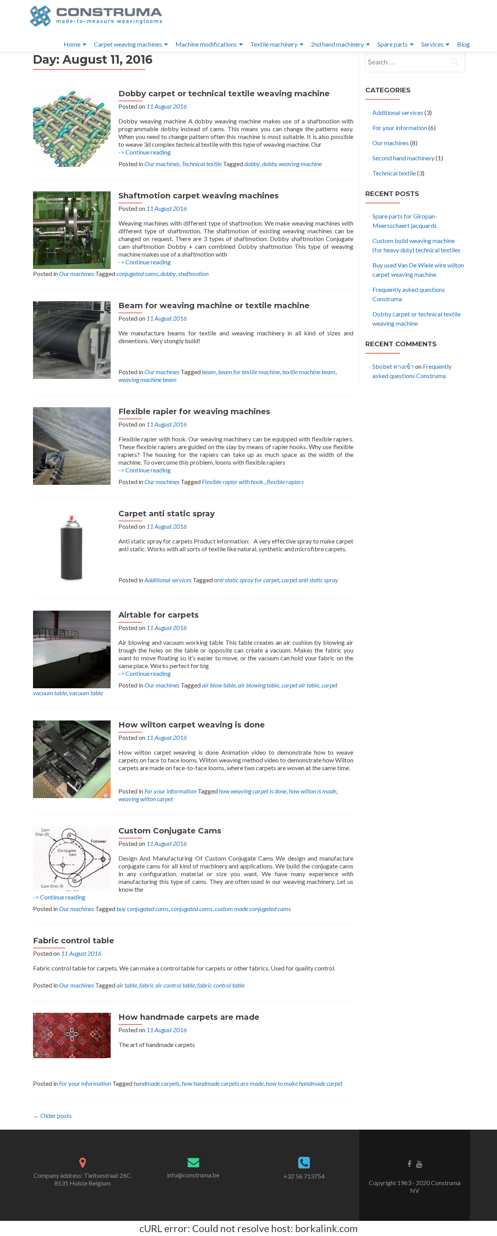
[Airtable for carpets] (72, 648)
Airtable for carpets (158, 615)
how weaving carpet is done (253, 791)
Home (72, 44)
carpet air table (300, 685)
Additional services (167, 579)
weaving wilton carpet (145, 798)
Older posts (52, 1115)
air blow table (219, 685)
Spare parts (392, 44)
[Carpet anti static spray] (72, 547)
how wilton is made (312, 791)
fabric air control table (167, 985)
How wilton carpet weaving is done (191, 724)
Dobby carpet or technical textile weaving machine (224, 93)
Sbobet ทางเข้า (393, 366)
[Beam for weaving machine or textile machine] (72, 339)
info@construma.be (193, 1175)
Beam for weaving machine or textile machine (213, 305)
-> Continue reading (144, 152)
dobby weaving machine (292, 163)
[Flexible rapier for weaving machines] (72, 445)
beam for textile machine (249, 371)
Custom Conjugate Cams (169, 830)
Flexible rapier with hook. (233, 481)
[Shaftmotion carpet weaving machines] (72, 229)
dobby (252, 163)
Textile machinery (273, 44)
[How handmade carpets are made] (72, 1034)
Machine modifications (206, 44)
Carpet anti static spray (166, 513)
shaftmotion (193, 273)
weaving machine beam (147, 379)
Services (432, 44)
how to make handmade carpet (304, 1083)
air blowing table (258, 685)
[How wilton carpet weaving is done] (72, 758)
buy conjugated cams (142, 908)
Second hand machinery (403, 157)
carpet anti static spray (310, 579)
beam (209, 371)
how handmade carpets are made (223, 1083)
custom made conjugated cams (253, 908)
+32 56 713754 (304, 1176)
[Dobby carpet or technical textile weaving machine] (72, 127)
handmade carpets (156, 1083)
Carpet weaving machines (128, 44)
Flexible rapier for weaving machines (194, 411)
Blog (463, 44)
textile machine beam (308, 371)
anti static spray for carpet (246, 579)
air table (126, 985)
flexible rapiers (285, 481)
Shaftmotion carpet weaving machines (198, 195)
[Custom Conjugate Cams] (72, 858)
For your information (170, 791)
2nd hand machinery (337, 44)
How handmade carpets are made (188, 1017)
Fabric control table (73, 940)
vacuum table (86, 692)
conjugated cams (137, 273)
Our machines (161, 163)
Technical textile (202, 163)
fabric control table (221, 985)
